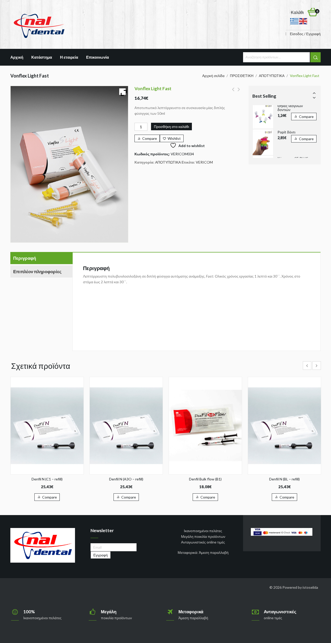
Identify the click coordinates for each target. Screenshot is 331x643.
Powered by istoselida (300, 587)
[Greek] (294, 21)
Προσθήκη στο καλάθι (171, 126)
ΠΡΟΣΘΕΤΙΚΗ (241, 75)
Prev (314, 92)
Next (314, 97)
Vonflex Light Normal (239, 92)
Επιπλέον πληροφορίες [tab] (37, 271)
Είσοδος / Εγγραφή (305, 33)
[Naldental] (38, 25)
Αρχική (16, 57)
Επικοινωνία (97, 57)
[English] (303, 21)
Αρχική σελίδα (213, 75)
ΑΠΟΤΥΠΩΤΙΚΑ (271, 75)
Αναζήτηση (315, 57)
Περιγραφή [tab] (24, 258)
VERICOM (204, 162)
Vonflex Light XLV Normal (233, 92)
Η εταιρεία (69, 57)
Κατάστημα (41, 57)
